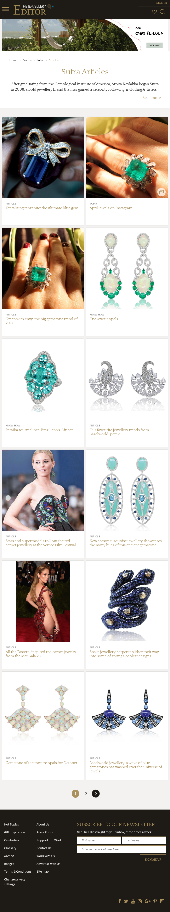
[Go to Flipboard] (162, 901)
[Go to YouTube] (133, 901)
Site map (42, 871)
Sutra (40, 60)
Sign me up (153, 859)
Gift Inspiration (14, 832)
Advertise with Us (48, 864)
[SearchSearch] (162, 13)
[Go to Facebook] (119, 901)
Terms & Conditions (18, 871)
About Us (42, 824)
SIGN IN (161, 3)
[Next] (96, 795)
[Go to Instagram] (140, 901)
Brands (27, 60)
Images (9, 864)
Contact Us (43, 848)
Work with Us (45, 856)
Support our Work (49, 840)
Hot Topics (11, 824)
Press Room (44, 832)
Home (13, 60)
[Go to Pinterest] (155, 901)
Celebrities (11, 840)
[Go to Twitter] (126, 901)
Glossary (10, 848)
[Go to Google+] (148, 901)
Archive (9, 856)
